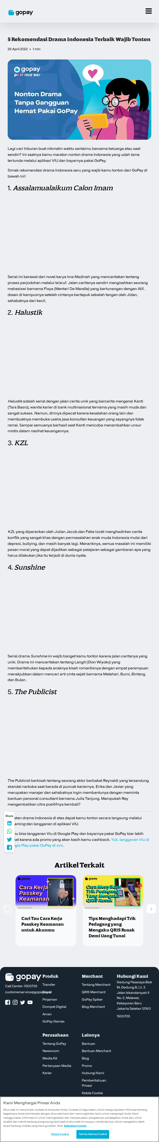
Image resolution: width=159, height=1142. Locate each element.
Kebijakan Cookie (75, 1125)
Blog (85, 1058)
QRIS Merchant (94, 992)
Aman (47, 1014)
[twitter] (22, 1002)
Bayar (47, 992)
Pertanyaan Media (56, 1066)
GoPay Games (53, 1021)
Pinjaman (49, 999)
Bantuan (88, 1044)
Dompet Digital (54, 1007)
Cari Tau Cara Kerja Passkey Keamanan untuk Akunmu (42, 924)
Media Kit (49, 1058)
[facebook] (7, 1002)
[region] (79, 1119)
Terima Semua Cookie (93, 1134)
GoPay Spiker (92, 999)
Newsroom (50, 1051)
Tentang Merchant (96, 985)
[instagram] (15, 1002)
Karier (47, 1073)
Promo (87, 1066)
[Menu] (148, 11)
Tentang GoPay (54, 1044)
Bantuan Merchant (96, 1051)
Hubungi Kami (93, 1073)
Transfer (48, 985)
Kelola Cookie (92, 1093)
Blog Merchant (93, 1007)
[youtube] (30, 1002)
